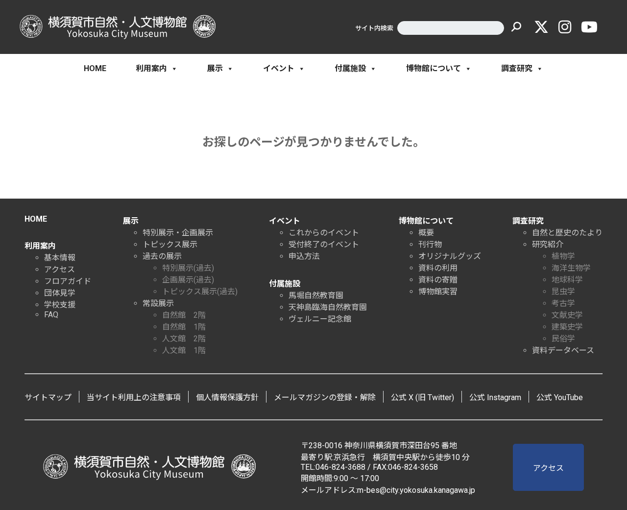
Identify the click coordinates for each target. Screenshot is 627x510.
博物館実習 (438, 291)
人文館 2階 (184, 338)
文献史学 (567, 315)
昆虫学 (563, 291)
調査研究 (516, 68)
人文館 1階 (184, 350)
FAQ (51, 314)
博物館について (433, 68)
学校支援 (59, 304)
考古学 (563, 303)
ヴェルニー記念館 (320, 319)
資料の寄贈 (438, 279)
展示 (215, 68)
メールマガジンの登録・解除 (325, 397)
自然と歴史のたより (567, 232)
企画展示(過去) (188, 279)
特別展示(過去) (188, 268)
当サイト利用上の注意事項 (134, 397)
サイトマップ (48, 397)
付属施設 (350, 68)
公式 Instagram (495, 397)
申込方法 (304, 256)
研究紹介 (547, 244)
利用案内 (151, 68)
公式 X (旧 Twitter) (422, 397)
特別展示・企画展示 (178, 232)
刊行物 (430, 244)
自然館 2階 (184, 315)
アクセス (59, 269)
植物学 (563, 256)
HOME (95, 68)
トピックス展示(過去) (200, 291)
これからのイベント (324, 232)
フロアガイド (67, 281)
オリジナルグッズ (449, 256)
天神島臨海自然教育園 (328, 307)
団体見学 (59, 293)
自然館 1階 (184, 327)
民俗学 (563, 338)
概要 (426, 232)
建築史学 (567, 327)
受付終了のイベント (324, 244)
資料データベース (563, 350)
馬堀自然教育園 (316, 295)
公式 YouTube (559, 397)
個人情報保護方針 (227, 397)
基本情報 (59, 257)
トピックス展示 (170, 244)
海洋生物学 (571, 268)
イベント (278, 68)
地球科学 (567, 279)
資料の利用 (438, 268)
